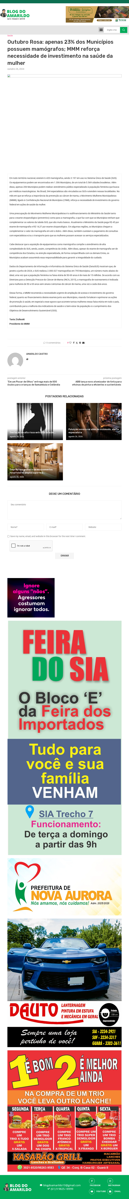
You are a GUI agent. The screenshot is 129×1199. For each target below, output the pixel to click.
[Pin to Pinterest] (80, 342)
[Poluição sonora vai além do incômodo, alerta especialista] (94, 421)
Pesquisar (123, 30)
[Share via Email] (83, 342)
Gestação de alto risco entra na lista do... (33, 432)
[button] (101, 29)
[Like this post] (70, 342)
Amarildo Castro (37, 354)
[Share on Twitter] (77, 342)
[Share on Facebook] (73, 342)
